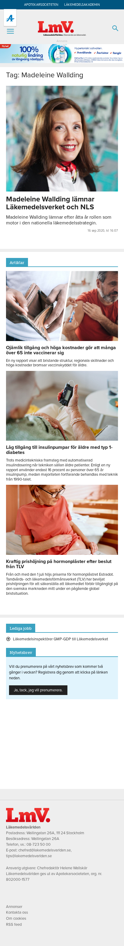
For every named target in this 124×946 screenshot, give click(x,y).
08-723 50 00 (38, 844)
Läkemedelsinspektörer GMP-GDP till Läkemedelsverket (60, 639)
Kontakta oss (17, 912)
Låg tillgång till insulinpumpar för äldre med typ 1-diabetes (59, 449)
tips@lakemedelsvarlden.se (29, 856)
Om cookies (16, 918)
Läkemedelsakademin (82, 4)
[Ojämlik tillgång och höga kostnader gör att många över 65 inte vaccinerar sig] (62, 339)
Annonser (14, 906)
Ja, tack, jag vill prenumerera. (38, 690)
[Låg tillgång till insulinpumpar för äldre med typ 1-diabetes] (62, 439)
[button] (10, 31)
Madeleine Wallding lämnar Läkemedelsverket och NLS (50, 203)
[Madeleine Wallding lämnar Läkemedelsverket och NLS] (62, 138)
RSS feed (14, 924)
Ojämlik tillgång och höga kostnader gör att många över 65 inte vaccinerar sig (61, 350)
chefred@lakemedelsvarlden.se (44, 850)
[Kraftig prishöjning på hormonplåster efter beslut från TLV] (62, 553)
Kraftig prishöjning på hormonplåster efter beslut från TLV (58, 564)
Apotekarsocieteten (41, 4)
